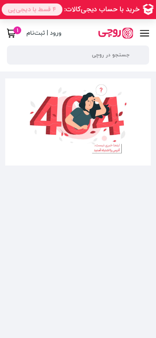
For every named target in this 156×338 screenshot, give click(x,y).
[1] (11, 33)
